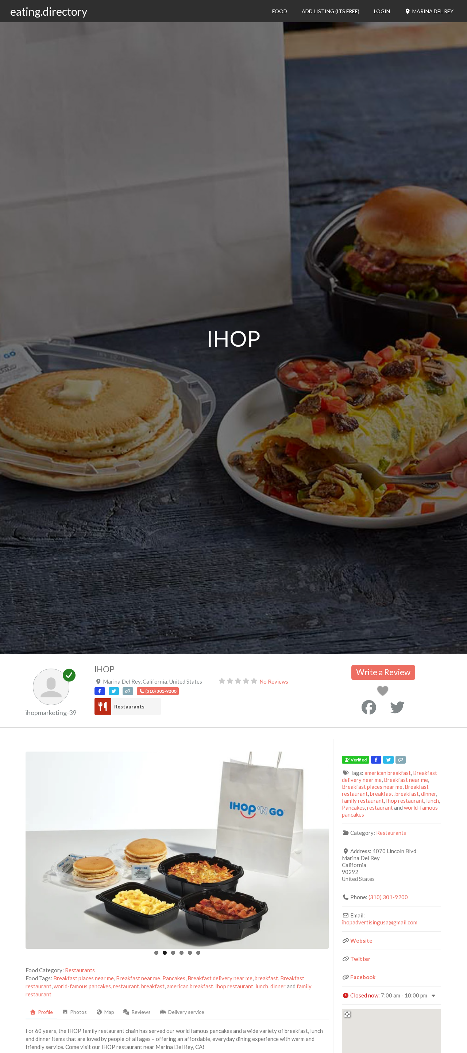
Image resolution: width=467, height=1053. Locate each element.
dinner (278, 986)
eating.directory (48, 11)
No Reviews (273, 681)
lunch (261, 986)
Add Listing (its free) (330, 11)
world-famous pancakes (82, 986)
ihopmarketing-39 (51, 712)
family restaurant (363, 800)
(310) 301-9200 (388, 897)
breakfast (266, 978)
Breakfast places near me (83, 978)
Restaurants (129, 706)
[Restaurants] (102, 706)
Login (382, 11)
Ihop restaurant (234, 986)
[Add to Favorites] (384, 692)
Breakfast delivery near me (220, 978)
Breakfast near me (138, 978)
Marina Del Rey (432, 11)
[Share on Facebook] (369, 707)
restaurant (126, 986)
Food (279, 11)
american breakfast (190, 986)
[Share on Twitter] (397, 707)
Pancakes (173, 978)
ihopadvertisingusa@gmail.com (379, 922)
